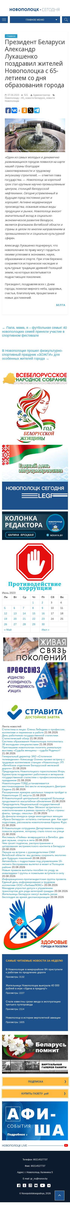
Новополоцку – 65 (14, 98)
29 (33, 624)
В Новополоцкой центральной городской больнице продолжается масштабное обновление (33, 800)
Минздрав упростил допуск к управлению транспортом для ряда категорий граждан (28, 890)
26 (5, 624)
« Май (8, 629)
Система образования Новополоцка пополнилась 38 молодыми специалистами (32, 743)
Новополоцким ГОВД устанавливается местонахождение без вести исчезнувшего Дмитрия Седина (34, 786)
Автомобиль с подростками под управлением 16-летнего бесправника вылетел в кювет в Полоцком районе (33, 864)
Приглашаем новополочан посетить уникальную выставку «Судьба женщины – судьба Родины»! (31, 749)
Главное (11, 36)
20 (15, 618)
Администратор (41, 95)
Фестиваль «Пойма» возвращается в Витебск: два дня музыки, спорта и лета (32, 839)
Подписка (35, 1081)
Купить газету (35, 1093)
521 (26, 95)
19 (5, 618)
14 (24, 613)
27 (15, 624)
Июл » (45, 629)
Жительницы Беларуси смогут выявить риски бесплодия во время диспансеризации (29, 896)
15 (33, 613)
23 (43, 618)
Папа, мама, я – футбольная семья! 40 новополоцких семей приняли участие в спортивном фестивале (34, 331)
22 (33, 618)
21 (24, 618)
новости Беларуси (35, 98)
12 (5, 613)
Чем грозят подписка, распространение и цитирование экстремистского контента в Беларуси (33, 845)
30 (43, 624)
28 (24, 624)
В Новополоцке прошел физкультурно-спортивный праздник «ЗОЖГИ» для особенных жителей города (32, 354)
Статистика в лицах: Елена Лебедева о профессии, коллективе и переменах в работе (33, 731)
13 (15, 613)
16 (43, 613)
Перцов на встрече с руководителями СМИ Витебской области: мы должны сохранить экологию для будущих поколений (34, 855)
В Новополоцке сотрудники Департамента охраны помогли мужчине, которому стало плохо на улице (33, 830)
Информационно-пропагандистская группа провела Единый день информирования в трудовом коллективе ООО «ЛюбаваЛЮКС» (34, 882)
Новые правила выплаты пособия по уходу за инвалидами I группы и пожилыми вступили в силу (33, 872)
